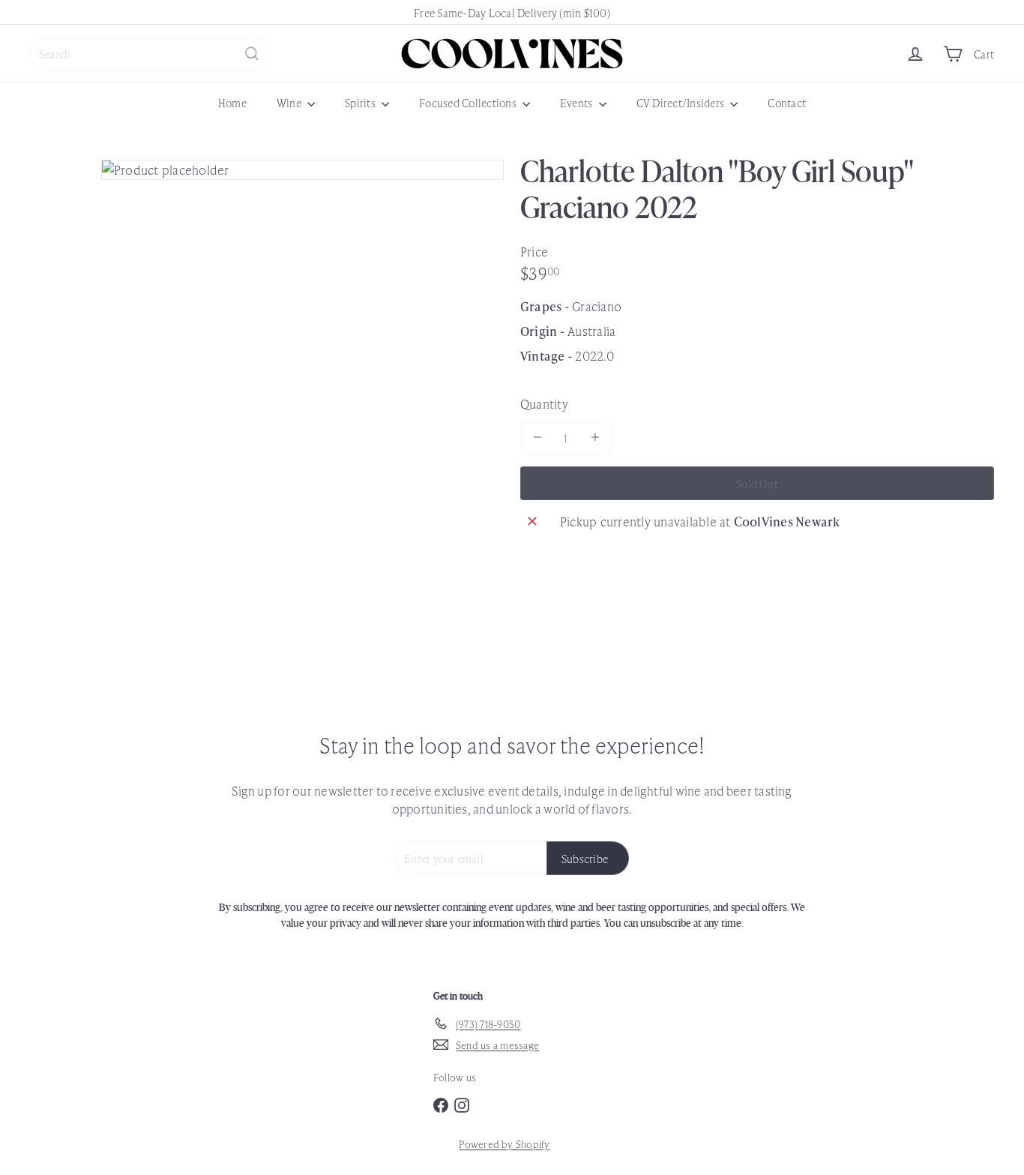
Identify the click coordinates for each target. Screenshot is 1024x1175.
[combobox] (150, 53)
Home (232, 102)
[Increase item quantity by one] (595, 437)
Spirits (361, 102)
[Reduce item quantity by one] (537, 437)
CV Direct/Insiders (681, 102)
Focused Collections (469, 102)
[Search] (252, 53)
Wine (290, 102)
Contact (787, 102)
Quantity (544, 403)
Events (577, 102)
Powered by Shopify (504, 1144)
